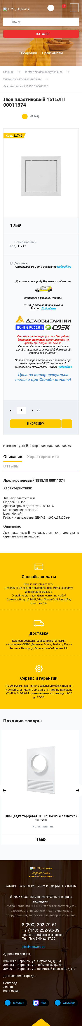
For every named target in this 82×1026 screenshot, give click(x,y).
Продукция (28, 53)
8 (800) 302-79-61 (39, 924)
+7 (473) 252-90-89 (40, 930)
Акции (55, 886)
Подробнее (49, 308)
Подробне (63, 266)
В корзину (35, 423)
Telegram (18, 1002)
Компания (28, 886)
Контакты (69, 886)
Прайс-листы (52, 53)
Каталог (43, 34)
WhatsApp (69, 1002)
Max (43, 1002)
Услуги (43, 886)
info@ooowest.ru (33, 947)
